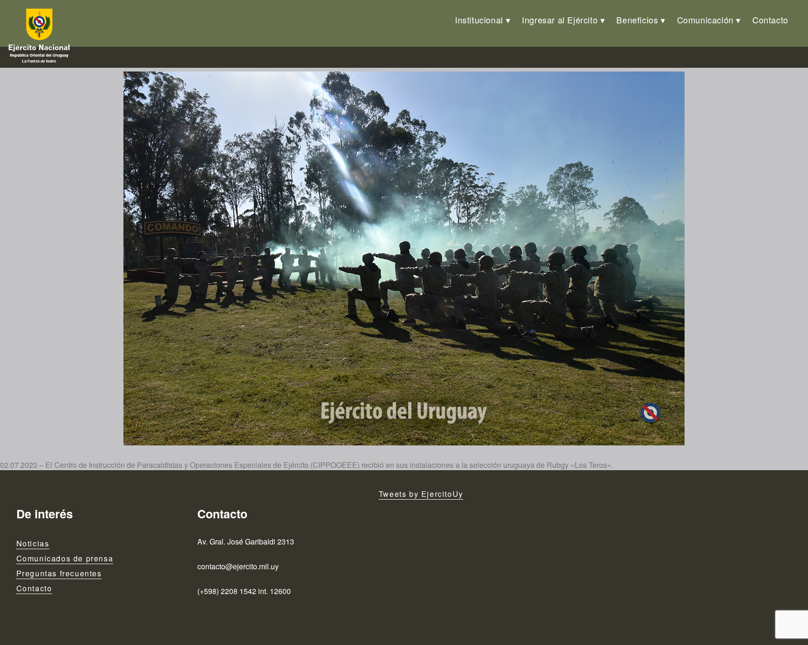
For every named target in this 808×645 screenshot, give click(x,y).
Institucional (479, 20)
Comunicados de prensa (65, 558)
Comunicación (705, 20)
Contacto (770, 20)
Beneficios (637, 20)
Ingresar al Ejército (560, 20)
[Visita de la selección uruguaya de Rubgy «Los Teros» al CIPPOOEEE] (404, 258)
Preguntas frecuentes (59, 573)
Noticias (33, 543)
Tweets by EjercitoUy (421, 493)
